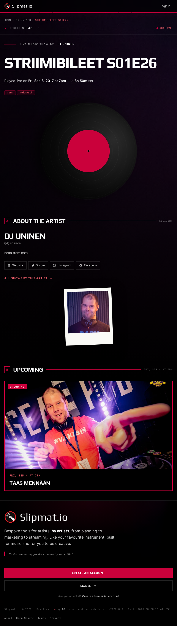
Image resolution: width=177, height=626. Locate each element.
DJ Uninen (23, 20)
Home (8, 20)
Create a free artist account (100, 596)
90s (11, 92)
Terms (42, 618)
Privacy (55, 618)
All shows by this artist (25, 278)
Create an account (88, 573)
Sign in (166, 6)
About (8, 618)
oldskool (26, 92)
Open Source (25, 618)
